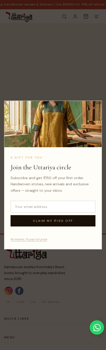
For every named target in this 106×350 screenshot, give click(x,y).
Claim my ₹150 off (53, 221)
